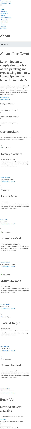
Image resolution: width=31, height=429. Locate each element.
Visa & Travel (4, 22)
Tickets (3, 15)
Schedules (4, 11)
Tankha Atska (4, 220)
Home (1, 44)
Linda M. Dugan (4, 346)
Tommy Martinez (5, 177)
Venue (2, 24)
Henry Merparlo (4, 304)
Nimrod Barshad (5, 262)
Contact (3, 26)
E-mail (13, 181)
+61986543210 (5, 181)
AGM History (4, 13)
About (2, 9)
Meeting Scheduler (6, 17)
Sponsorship (4, 19)
